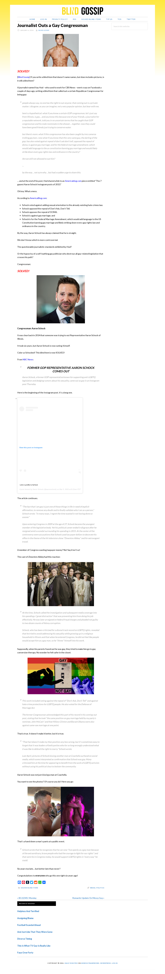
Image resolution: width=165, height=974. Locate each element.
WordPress (105, 963)
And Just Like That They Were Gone (34, 932)
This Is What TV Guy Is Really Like (33, 945)
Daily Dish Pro (71, 963)
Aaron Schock (38, 489)
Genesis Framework (90, 963)
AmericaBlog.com (38, 198)
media (93, 888)
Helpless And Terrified (28, 911)
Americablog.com (73, 181)
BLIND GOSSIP (82, 11)
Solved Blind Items (29, 888)
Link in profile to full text (29, 485)
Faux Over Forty (25, 952)
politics (100, 888)
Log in (115, 963)
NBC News (28, 359)
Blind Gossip (23, 77)
